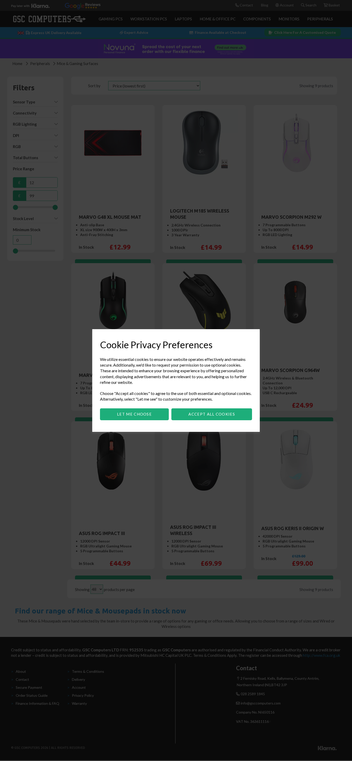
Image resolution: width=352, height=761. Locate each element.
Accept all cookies (211, 414)
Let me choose (134, 414)
